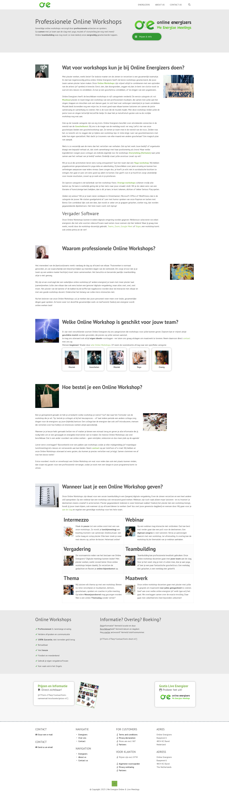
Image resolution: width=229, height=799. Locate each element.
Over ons (82, 738)
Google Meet (127, 226)
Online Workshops (106, 83)
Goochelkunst (81, 126)
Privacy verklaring (126, 767)
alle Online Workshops (101, 345)
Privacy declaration (127, 738)
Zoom (117, 226)
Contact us (83, 760)
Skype (138, 226)
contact (186, 338)
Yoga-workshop (141, 162)
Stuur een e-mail (45, 734)
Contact (81, 741)
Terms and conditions (128, 734)
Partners (122, 744)
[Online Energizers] (45, 4)
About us (82, 757)
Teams (111, 226)
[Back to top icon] (114, 783)
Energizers (82, 734)
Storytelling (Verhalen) (140, 152)
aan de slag (67, 509)
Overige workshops (126, 182)
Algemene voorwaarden (129, 763)
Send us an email (45, 747)
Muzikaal (66, 99)
